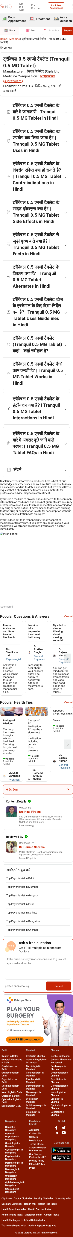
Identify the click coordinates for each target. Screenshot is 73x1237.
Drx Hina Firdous (30, 812)
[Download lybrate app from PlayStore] (61, 1152)
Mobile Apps (35, 1140)
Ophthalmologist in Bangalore (15, 1184)
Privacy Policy (36, 1160)
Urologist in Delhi (10, 1095)
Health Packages (10, 1220)
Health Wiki (30, 1203)
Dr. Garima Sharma (32, 847)
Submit (58, 986)
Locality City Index (43, 1198)
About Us (34, 1129)
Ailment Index (51, 1214)
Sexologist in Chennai (57, 1113)
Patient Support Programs (42, 1225)
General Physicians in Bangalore (12, 1136)
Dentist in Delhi (9, 1056)
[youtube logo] (63, 1134)
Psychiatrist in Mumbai (33, 1081)
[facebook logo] (56, 1129)
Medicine (14, 38)
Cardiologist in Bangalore (12, 1144)
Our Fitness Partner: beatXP (37, 1156)
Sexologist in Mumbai (33, 1113)
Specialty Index (63, 1198)
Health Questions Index (13, 1209)
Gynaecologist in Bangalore (14, 1151)
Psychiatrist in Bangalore (12, 1158)
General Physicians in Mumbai (36, 1061)
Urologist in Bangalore (11, 1177)
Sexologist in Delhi (11, 1105)
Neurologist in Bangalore (12, 1171)
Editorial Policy (37, 1164)
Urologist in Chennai (57, 1100)
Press (32, 1167)
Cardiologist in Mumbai (33, 1067)
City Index (6, 1198)
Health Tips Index (47, 1203)
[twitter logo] (63, 1129)
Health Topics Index (12, 1214)
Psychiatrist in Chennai (58, 1081)
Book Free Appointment (56, 6)
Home (3, 38)
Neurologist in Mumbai (33, 1094)
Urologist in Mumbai (32, 1100)
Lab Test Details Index (33, 1220)
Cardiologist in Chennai (58, 1067)
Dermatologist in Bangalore (14, 1164)
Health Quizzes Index (39, 1209)
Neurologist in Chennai (58, 1094)
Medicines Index (33, 1214)
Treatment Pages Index (14, 1225)
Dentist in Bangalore (10, 1128)
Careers (33, 1137)
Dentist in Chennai (60, 1056)
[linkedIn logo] (56, 1134)
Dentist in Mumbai (35, 1056)
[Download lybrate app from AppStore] (61, 1160)
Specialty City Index (11, 1203)
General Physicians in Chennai (61, 1061)
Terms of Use (36, 1144)
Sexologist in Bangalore (12, 1190)
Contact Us (35, 1133)
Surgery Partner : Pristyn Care (38, 1149)
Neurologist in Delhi (11, 1092)
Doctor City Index (23, 1198)
